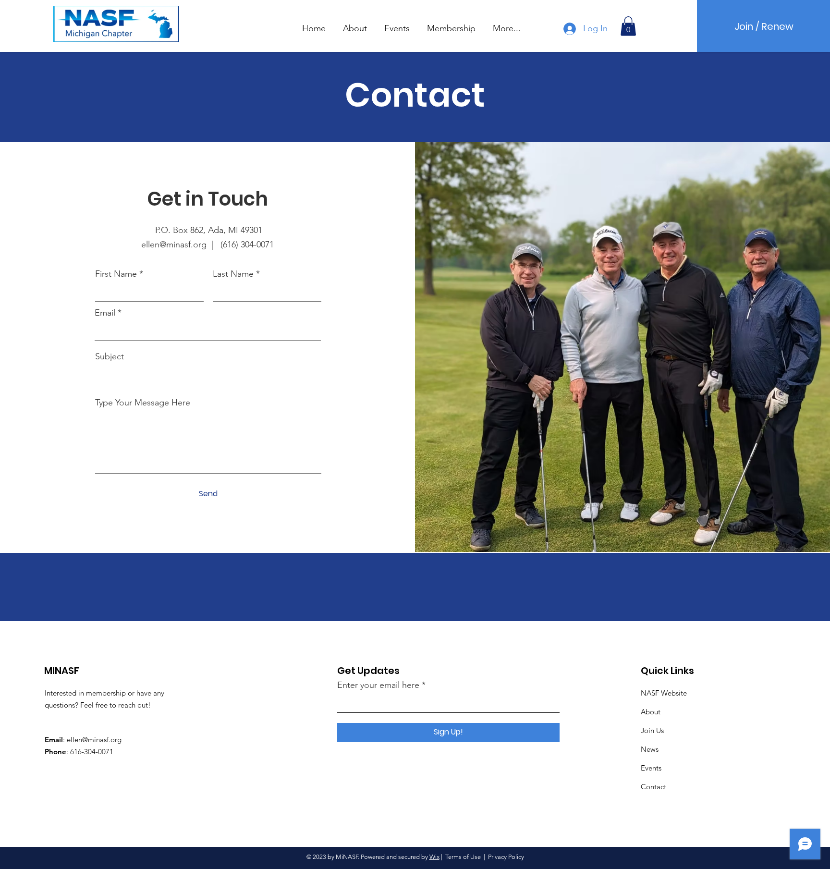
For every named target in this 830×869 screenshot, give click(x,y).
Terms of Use (463, 856)
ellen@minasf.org (94, 739)
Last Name (233, 273)
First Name (116, 273)
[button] (355, 24)
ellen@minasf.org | (180, 244)
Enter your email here (378, 685)
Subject (109, 356)
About (650, 711)
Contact (653, 786)
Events (651, 767)
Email (105, 312)
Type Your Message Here (142, 402)
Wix (434, 856)
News (650, 749)
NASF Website (664, 693)
